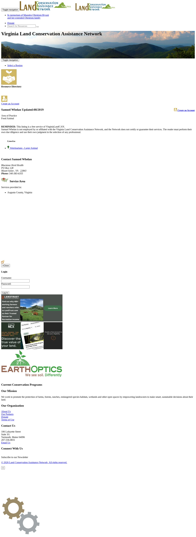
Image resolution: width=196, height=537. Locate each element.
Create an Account (10, 103)
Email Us (5, 442)
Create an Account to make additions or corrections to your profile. (33, 259)
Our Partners (7, 414)
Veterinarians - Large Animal (23, 148)
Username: (6, 278)
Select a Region (15, 65)
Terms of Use (7, 419)
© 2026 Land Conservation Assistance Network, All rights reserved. (34, 462)
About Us (6, 411)
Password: (6, 284)
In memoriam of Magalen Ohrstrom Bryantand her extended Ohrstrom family (28, 16)
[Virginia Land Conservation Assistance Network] (47, 9)
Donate (10, 23)
